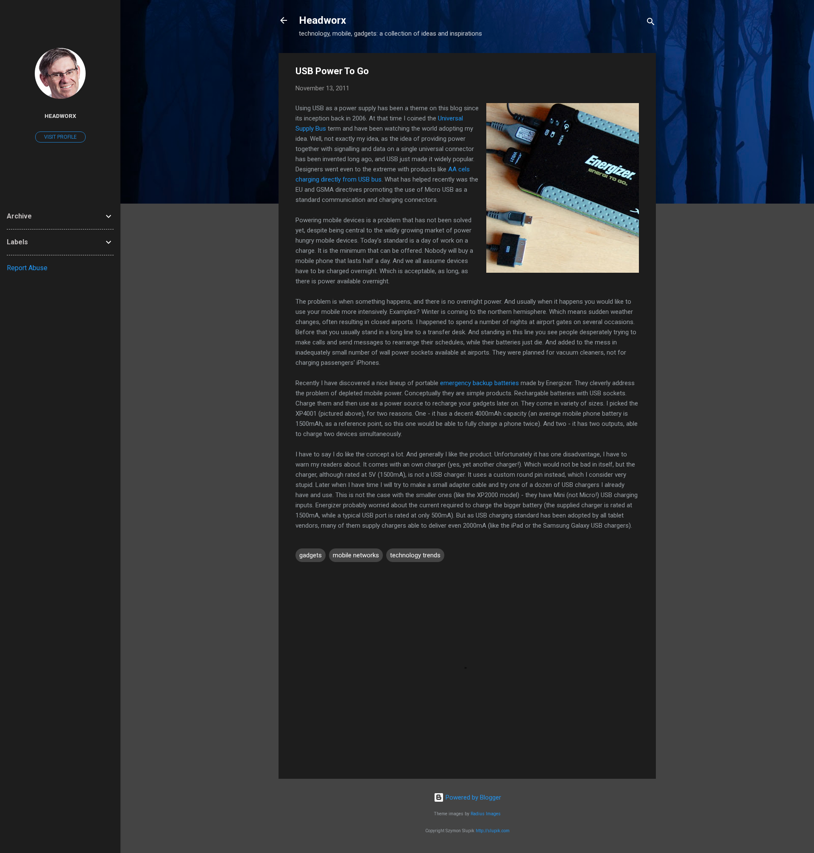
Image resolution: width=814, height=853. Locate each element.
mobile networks (356, 555)
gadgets (310, 555)
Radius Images (486, 814)
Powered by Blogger (472, 797)
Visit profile (60, 137)
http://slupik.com (493, 830)
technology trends (415, 555)
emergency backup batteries (479, 383)
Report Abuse (27, 268)
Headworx (322, 20)
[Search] (651, 23)
